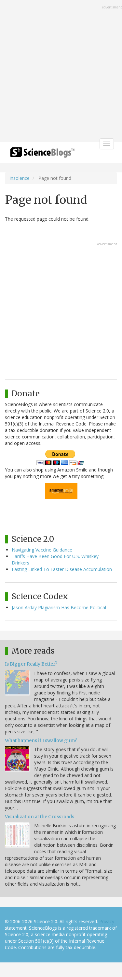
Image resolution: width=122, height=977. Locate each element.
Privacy (106, 921)
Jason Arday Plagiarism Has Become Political (59, 607)
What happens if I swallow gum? (41, 740)
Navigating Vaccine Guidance (42, 550)
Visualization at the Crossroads (39, 817)
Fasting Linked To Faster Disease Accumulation (62, 569)
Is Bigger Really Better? (31, 664)
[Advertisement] (61, 72)
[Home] (42, 154)
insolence (20, 178)
